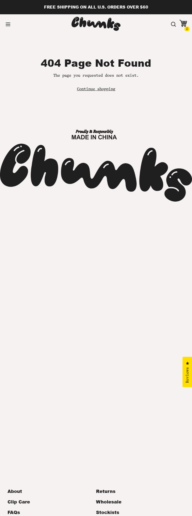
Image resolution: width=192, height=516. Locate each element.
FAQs (14, 512)
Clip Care (19, 501)
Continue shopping (96, 89)
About (15, 491)
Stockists (107, 512)
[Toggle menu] (8, 24)
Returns (106, 491)
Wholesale (109, 501)
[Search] (173, 24)
